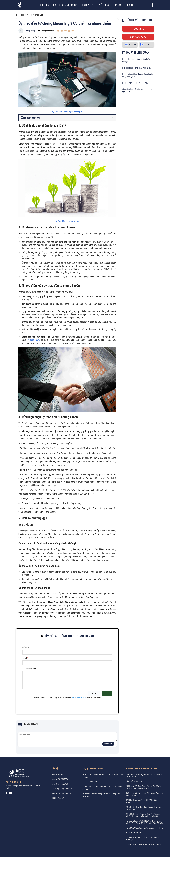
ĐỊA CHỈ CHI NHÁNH (89, 782)
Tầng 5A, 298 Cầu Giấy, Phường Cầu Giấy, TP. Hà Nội (144, 828)
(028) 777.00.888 (66, 789)
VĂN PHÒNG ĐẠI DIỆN (134, 781)
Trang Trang (30, 31)
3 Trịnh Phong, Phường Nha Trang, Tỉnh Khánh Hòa (144, 844)
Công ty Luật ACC (62, 784)
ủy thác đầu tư (33, 340)
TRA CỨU (117, 4)
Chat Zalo (149, 44)
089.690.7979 (61, 798)
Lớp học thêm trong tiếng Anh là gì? (136, 68)
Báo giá (132, 44)
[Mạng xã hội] (7, 794)
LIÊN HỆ (130, 4)
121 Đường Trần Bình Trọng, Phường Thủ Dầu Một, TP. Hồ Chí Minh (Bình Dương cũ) (144, 787)
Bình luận (108, 744)
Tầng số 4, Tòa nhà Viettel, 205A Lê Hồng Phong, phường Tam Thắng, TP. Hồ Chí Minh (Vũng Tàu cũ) (144, 822)
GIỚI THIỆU (44, 4)
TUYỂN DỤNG (103, 4)
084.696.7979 (138, 36)
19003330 (138, 28)
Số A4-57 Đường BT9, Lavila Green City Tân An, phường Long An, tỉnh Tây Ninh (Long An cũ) (143, 815)
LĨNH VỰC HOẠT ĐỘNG (64, 4)
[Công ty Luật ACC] (19, 5)
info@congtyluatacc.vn (63, 793)
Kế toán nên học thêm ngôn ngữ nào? (137, 83)
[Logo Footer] (18, 773)
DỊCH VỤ (86, 4)
